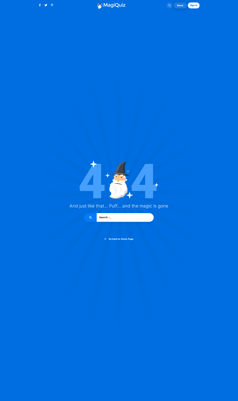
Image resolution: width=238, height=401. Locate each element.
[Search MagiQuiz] (170, 5)
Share (180, 5)
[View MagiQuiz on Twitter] (45, 5)
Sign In (193, 5)
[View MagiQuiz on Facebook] (39, 5)
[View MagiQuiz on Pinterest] (52, 5)
